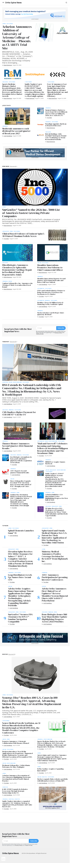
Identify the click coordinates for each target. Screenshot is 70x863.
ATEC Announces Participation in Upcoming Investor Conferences (55, 577)
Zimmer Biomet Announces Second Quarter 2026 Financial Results (17, 446)
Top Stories (9, 23)
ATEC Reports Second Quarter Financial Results (19, 472)
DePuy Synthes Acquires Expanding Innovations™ (50, 770)
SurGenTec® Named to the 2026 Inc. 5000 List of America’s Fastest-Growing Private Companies (31, 213)
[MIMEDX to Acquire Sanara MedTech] (40, 462)
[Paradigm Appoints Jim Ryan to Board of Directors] (40, 124)
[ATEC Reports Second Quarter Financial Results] (5, 471)
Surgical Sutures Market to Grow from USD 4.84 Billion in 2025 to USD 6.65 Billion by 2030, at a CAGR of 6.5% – (56, 112)
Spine (4, 23)
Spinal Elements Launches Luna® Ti (21, 531)
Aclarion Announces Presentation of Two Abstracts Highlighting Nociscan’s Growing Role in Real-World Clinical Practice (16, 778)
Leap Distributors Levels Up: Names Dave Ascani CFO (20, 577)
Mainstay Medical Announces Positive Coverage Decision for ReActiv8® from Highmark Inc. (55, 556)
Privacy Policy (58, 332)
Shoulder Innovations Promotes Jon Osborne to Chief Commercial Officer (50, 267)
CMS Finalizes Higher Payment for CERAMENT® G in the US (19, 413)
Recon (10, 281)
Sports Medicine (17, 382)
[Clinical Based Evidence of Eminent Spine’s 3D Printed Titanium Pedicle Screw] (57, 235)
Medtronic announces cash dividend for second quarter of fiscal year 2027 (16, 131)
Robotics (5, 787)
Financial (5, 126)
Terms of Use (39, 333)
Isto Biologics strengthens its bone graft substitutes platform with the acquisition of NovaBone (21, 459)
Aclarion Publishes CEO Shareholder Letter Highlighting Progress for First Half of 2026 (56, 497)
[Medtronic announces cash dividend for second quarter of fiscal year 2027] (17, 116)
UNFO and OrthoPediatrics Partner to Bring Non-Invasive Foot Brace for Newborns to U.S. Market (51, 292)
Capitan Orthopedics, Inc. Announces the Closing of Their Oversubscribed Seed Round (17, 285)
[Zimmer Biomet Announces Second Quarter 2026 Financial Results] (17, 431)
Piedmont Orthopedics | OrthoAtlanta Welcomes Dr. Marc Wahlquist (16, 766)
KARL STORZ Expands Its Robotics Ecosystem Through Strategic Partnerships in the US (15, 791)
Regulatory (6, 231)
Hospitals (5, 382)
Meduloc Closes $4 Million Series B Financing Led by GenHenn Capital (50, 303)
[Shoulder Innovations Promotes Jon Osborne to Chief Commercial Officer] (52, 252)
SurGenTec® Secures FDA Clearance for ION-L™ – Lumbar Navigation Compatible (20, 618)
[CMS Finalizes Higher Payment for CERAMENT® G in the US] (57, 414)
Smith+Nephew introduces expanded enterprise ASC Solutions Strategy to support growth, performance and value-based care (17, 803)
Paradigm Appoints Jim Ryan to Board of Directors (55, 125)
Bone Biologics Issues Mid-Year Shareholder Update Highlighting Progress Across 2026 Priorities (55, 618)
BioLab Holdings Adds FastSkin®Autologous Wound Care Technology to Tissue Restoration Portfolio (55, 136)
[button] (3, 2)
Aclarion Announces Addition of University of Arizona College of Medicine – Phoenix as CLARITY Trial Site (17, 37)
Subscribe (61, 328)
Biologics (5, 81)
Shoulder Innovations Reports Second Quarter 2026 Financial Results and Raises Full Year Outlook (51, 280)
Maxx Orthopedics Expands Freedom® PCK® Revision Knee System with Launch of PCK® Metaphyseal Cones (20, 483)
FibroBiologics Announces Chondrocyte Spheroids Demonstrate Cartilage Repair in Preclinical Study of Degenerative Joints (17, 270)
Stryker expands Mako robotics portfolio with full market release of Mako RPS (52, 780)
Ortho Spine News (13, 2)
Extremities (41, 288)
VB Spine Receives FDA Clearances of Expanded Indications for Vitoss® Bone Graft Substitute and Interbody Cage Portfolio (56, 512)
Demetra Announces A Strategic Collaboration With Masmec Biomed (15, 742)
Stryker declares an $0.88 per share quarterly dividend (50, 313)
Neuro (4, 739)
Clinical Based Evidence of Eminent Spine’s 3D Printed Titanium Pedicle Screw (23, 235)
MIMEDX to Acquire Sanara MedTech (55, 463)
